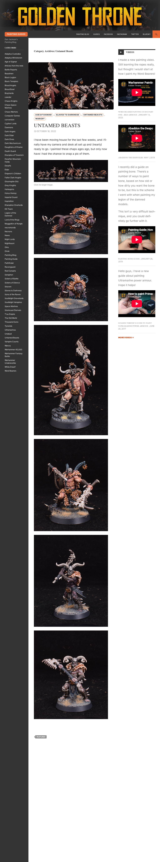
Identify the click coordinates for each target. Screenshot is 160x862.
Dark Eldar (9, 135)
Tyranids (8, 326)
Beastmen (9, 73)
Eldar (7, 169)
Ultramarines (10, 330)
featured (41, 737)
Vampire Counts (11, 341)
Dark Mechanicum (13, 143)
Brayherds (9, 93)
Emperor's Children (13, 173)
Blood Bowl (10, 89)
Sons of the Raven (13, 294)
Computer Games (12, 116)
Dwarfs (8, 165)
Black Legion (10, 77)
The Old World (11, 318)
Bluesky (146, 34)
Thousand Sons (11, 322)
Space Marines (11, 306)
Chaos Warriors (11, 112)
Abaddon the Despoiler (130, 157)
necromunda (10, 227)
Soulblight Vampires (13, 302)
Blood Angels (10, 85)
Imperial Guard (11, 197)
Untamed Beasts (92, 115)
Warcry (40, 118)
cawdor (8, 97)
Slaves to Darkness (67, 115)
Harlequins (9, 189)
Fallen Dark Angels (13, 177)
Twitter (135, 34)
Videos (130, 52)
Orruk (7, 251)
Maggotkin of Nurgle (13, 223)
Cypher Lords (10, 123)
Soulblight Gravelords (14, 298)
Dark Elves (9, 139)
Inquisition (9, 201)
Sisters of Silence (12, 283)
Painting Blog (82, 34)
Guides (96, 34)
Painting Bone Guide (129, 258)
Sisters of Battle (11, 278)
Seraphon (9, 275)
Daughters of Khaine (13, 147)
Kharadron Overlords (14, 205)
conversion (9, 119)
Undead (8, 334)
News (7, 235)
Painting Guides (16, 34)
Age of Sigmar (43, 115)
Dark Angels (10, 131)
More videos (126, 337)
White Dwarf (10, 367)
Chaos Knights (11, 101)
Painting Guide (11, 259)
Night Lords (10, 239)
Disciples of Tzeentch (14, 155)
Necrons (8, 231)
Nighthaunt (9, 243)
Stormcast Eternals (13, 310)
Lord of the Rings (12, 220)
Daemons (9, 127)
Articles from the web (14, 66)
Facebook (108, 34)
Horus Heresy (11, 193)
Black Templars (11, 81)
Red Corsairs (10, 271)
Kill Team (9, 209)
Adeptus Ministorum (13, 58)
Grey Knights (10, 185)
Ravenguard (10, 267)
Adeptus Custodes (13, 54)
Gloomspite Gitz (12, 181)
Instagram (122, 34)
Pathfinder (9, 263)
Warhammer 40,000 (13, 349)
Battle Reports (11, 69)
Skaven (8, 286)
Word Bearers (10, 371)
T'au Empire (10, 314)
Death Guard (10, 151)
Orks (7, 247)
